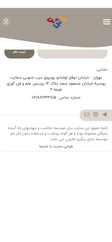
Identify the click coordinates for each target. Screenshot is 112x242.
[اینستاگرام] (95, 115)
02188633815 (44, 97)
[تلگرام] (104, 115)
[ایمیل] (87, 115)
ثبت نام (19, 51)
